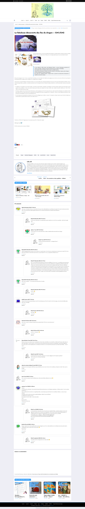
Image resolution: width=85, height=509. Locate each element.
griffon (43, 28)
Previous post (39, 176)
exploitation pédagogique (38, 28)
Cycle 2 (27, 20)
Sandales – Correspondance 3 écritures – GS (19, 496)
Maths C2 (62, 482)
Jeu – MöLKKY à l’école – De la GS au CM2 (63, 496)
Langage (16, 482)
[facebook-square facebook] (66, 1)
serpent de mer (55, 28)
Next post (45, 176)
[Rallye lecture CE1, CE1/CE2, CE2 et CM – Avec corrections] (42, 189)
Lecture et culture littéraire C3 (19, 28)
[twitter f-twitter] (67, 1)
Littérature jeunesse (27, 28)
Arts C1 (45, 482)
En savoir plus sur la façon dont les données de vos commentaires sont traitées (45, 474)
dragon (33, 28)
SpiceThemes (52, 505)
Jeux (39, 20)
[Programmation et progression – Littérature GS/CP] (61, 189)
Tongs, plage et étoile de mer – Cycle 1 (49, 496)
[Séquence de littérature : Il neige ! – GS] (23, 189)
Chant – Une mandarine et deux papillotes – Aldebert (54, 178)
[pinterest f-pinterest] (70, 1)
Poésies (42, 20)
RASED (45, 20)
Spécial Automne (35, 482)
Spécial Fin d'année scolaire (63, 485)
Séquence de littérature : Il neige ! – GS (22, 195)
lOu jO (60, 28)
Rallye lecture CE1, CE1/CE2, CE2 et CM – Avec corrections (41, 196)
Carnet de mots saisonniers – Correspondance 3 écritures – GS (34, 496)
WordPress (41, 505)
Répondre (23, 213)
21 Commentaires (18, 29)
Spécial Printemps (32, 485)
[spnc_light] (70, 20)
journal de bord (48, 28)
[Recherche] (67, 20)
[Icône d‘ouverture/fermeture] (14, 20)
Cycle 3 (31, 20)
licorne (51, 28)
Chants (36, 20)
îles (44, 28)
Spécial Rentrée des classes (55, 20)
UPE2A (49, 20)
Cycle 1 (22, 20)
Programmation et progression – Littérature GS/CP (59, 196)
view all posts (29, 173)
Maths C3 (65, 482)
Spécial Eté (20, 482)
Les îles (40, 178)
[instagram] (69, 1)
